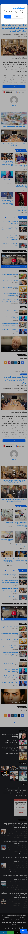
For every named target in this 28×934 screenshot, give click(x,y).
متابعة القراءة (22, 20)
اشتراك (7, 16)
